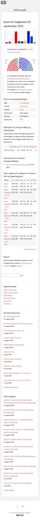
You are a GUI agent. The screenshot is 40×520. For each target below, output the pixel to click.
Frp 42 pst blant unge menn (13, 359)
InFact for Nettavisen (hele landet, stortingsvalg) (20, 466)
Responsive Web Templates (22, 512)
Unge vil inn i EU (9, 352)
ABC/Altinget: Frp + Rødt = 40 (14, 330)
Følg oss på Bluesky (10, 290)
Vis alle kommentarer (11, 387)
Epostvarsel (7, 301)
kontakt (19, 266)
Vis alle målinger (9, 490)
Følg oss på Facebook (11, 292)
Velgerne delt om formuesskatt (14, 345)
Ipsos (21, 109)
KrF (27, 146)
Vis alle (27, 249)
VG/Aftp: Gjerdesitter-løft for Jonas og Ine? (18, 323)
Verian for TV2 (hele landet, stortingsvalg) (17, 439)
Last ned (33, 249)
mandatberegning (18, 78)
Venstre (32, 146)
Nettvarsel (7, 303)
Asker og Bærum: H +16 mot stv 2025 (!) (17, 380)
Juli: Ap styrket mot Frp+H (12, 337)
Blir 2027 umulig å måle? (12, 316)
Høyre (15, 146)
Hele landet (24, 106)
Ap (11, 146)
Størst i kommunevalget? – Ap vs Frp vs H (17, 373)
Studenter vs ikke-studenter (13, 366)
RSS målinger (8, 295)
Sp (24, 146)
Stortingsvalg (24, 103)
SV (21, 146)
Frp (18, 146)
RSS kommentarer (10, 298)
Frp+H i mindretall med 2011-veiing (18, 164)
